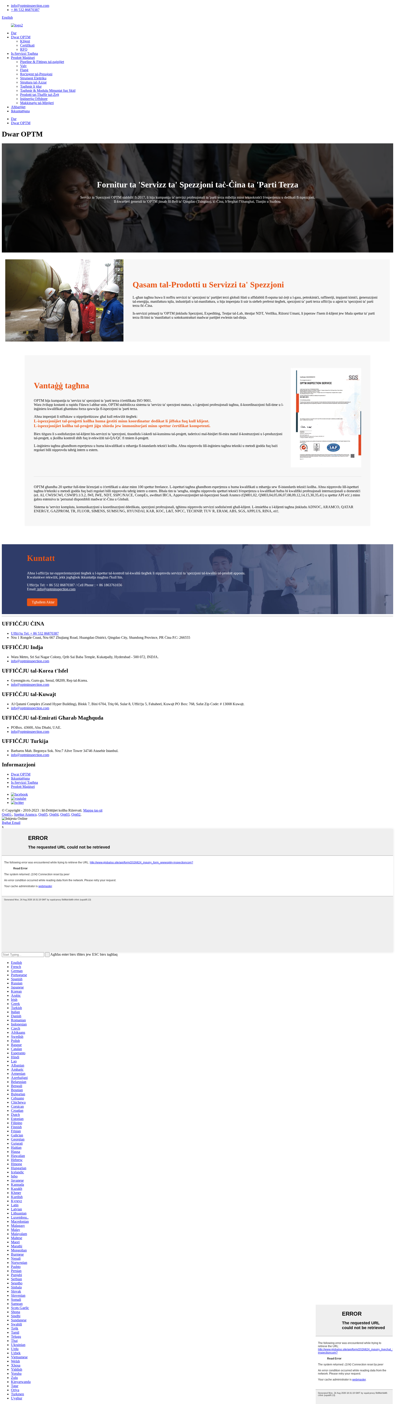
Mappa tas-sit (92, 810)
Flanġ (24, 70)
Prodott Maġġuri (23, 58)
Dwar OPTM (20, 37)
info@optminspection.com (30, 6)
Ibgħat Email (11, 823)
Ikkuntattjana (20, 111)
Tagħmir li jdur (31, 86)
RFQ (23, 49)
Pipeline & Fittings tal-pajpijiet (42, 62)
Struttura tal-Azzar (33, 82)
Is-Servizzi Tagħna (24, 53)
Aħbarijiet (18, 107)
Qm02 (75, 814)
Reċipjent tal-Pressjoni (36, 74)
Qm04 (54, 814)
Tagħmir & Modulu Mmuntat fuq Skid (47, 90)
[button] (42, 602)
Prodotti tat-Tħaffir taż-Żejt (39, 95)
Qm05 (43, 814)
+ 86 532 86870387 (25, 10)
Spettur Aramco (25, 814)
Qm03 (64, 814)
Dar (13, 33)
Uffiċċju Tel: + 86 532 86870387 (35, 633)
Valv (23, 66)
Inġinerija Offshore (34, 99)
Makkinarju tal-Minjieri (37, 103)
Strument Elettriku (33, 78)
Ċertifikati (27, 45)
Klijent (25, 41)
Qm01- (7, 814)
